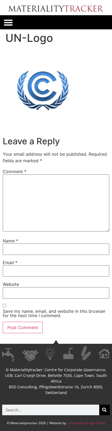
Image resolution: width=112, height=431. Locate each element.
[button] (8, 22)
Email (10, 262)
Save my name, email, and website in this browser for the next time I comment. (54, 313)
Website (11, 284)
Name (10, 241)
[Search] (104, 410)
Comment (14, 171)
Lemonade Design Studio (86, 423)
